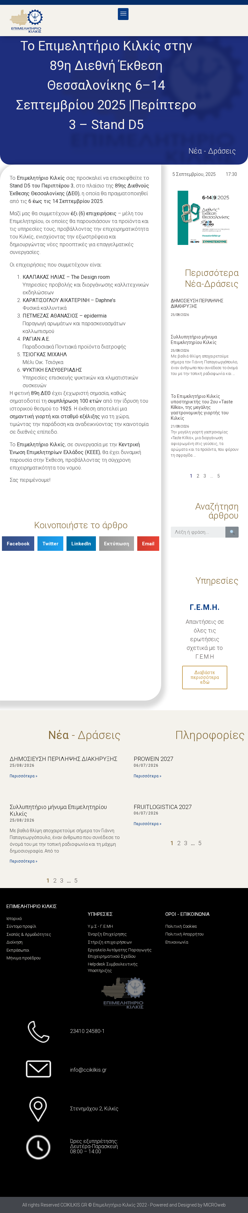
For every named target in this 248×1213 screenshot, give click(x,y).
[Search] (232, 532)
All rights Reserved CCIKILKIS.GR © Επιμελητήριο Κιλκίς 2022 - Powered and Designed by (112, 1205)
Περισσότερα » (23, 776)
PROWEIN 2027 (153, 758)
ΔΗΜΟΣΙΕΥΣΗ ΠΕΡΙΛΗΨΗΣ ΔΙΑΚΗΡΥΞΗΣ (197, 303)
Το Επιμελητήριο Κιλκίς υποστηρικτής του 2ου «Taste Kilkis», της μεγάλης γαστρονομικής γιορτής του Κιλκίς (202, 407)
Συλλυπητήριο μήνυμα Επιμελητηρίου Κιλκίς (194, 339)
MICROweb (214, 1205)
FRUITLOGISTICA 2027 (163, 807)
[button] (123, 14)
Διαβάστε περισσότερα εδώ (205, 677)
